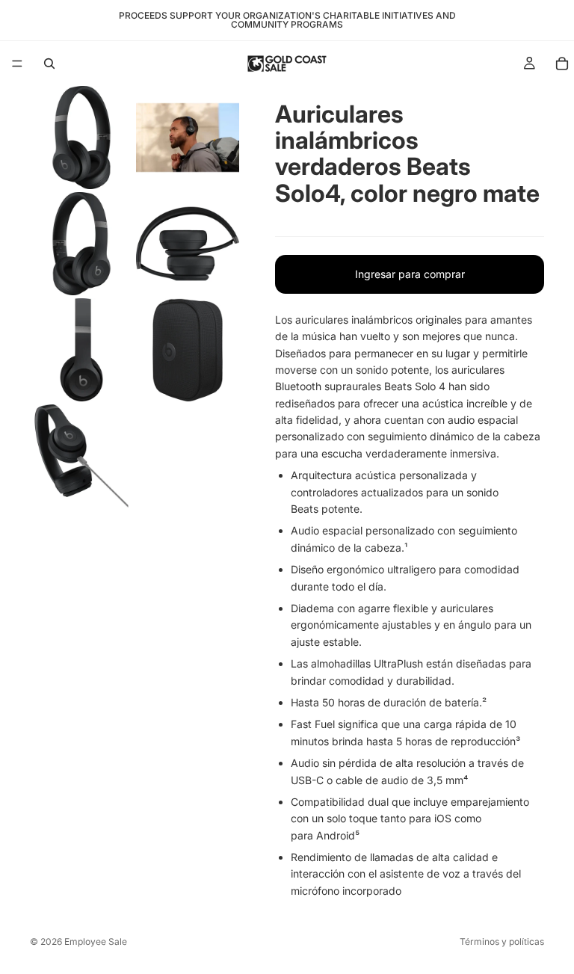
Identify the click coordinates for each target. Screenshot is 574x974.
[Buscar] (49, 63)
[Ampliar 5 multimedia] (81, 349)
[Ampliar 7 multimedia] (81, 456)
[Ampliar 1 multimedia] (81, 137)
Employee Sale (95, 941)
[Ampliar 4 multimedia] (187, 243)
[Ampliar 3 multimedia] (81, 243)
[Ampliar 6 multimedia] (187, 349)
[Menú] (17, 63)
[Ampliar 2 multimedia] (187, 137)
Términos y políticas (502, 941)
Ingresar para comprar (410, 274)
